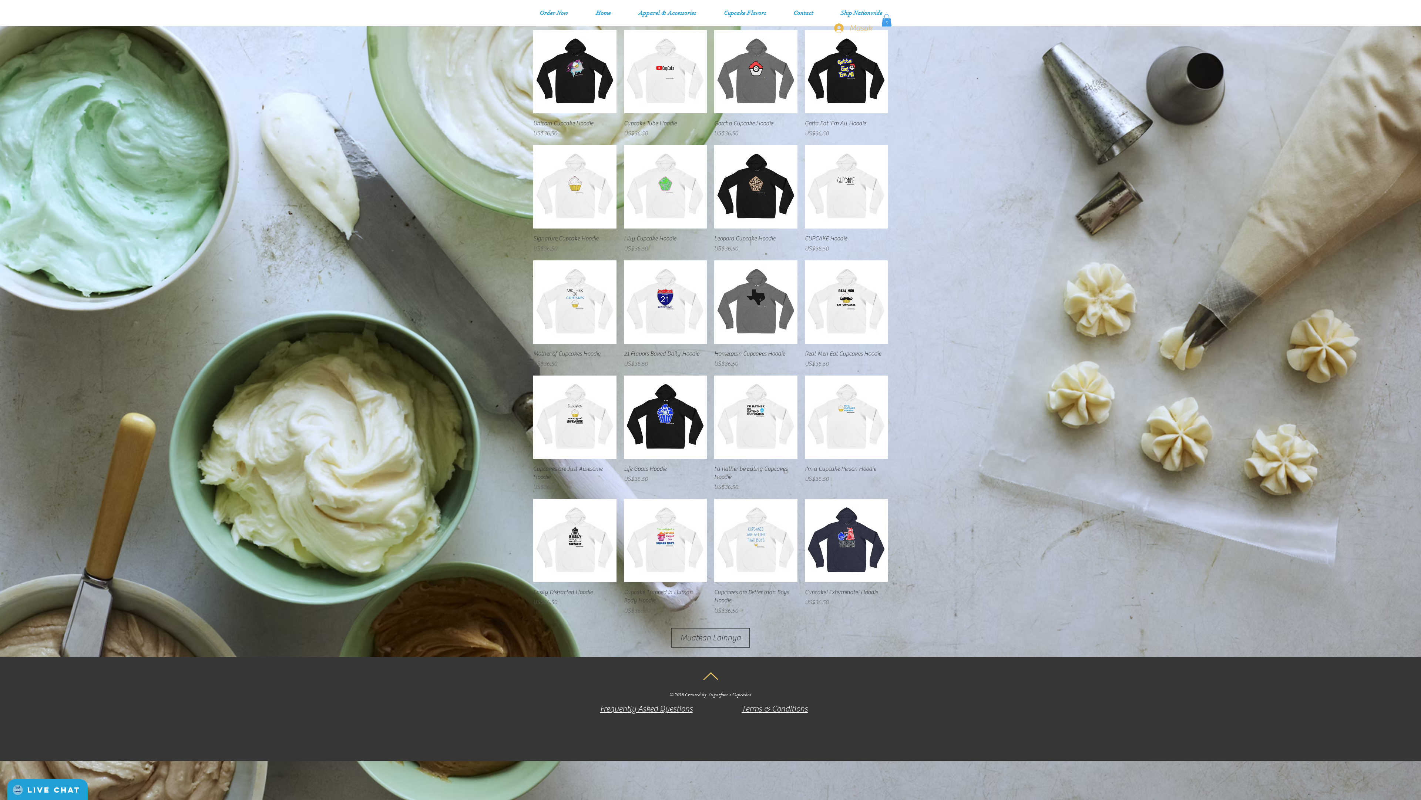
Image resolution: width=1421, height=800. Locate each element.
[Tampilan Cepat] (575, 71)
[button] (667, 13)
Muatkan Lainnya (710, 638)
